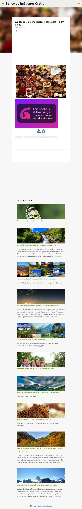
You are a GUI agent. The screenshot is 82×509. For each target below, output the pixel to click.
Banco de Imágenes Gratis (25, 3)
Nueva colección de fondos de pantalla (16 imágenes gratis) (36, 279)
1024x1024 (19, 137)
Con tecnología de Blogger (42, 506)
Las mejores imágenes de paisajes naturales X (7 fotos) (35, 339)
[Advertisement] (41, 50)
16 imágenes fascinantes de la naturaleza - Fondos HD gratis (37, 485)
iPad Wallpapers (29, 137)
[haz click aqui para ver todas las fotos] (41, 97)
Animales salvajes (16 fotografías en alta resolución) (34, 419)
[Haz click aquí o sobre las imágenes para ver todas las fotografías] (36, 127)
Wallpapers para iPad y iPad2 (46, 137)
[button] (16, 31)
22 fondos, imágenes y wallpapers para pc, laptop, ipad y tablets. (38, 305)
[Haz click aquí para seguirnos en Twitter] (43, 134)
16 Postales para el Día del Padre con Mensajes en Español (36, 368)
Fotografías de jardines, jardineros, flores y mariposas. (35, 221)
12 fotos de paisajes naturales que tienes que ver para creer (36, 245)
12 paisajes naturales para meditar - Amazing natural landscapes (38, 392)
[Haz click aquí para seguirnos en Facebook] (38, 134)
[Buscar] (47, 3)
